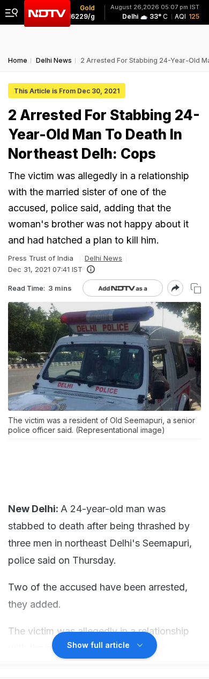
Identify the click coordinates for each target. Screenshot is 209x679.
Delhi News (103, 258)
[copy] (196, 288)
